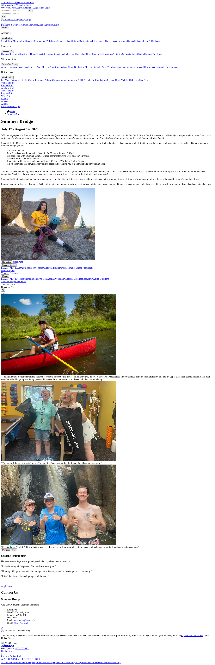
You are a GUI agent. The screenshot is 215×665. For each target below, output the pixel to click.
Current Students (51, 25)
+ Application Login (40, 7)
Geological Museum (83, 67)
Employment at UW (58, 662)
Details (64, 268)
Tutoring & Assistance (82, 41)
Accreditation (7, 662)
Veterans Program (53, 268)
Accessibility (115, 662)
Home (12, 111)
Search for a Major (9, 41)
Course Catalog (64, 41)
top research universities (192, 635)
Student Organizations (102, 54)
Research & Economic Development (161, 67)
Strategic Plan (99, 67)
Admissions (26, 25)
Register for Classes (26, 80)
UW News (144, 80)
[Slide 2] (5, 293)
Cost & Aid (37, 25)
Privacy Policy (74, 662)
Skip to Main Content (11, 2)
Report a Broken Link (11, 656)
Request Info (7, 85)
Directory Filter (8, 287)
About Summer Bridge (27, 279)
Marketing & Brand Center (108, 80)
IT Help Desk (90, 80)
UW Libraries (51, 41)
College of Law (141, 41)
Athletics (20, 7)
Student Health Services (64, 54)
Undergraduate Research (132, 67)
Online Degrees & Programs (31, 41)
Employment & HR (75, 80)
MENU (5, 28)
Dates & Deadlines (74, 279)
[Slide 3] (7, 293)
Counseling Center (83, 54)
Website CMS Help (130, 80)
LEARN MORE (9, 268)
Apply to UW (7, 88)
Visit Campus (7, 82)
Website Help (20, 662)
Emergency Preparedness (37, 662)
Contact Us (6, 651)
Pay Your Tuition (9, 80)
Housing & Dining (28, 54)
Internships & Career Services (106, 41)
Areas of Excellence (24, 67)
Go (3, 17)
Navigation (6, 262)
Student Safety (137, 54)
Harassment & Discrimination (95, 662)
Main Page (17, 262)
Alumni (27, 7)
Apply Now (6, 586)
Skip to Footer (27, 2)
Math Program (38, 268)
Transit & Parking (45, 54)
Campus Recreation (10, 54)
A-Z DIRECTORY (10, 659)
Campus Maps (59, 80)
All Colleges (154, 41)
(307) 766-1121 (22, 648)
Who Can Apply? (46, 279)
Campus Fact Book (153, 54)
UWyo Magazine (113, 67)
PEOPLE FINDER (31, 659)
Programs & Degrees (11, 25)
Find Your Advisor (43, 80)
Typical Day (59, 279)
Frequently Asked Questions (96, 279)
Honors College (127, 41)
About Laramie (8, 67)
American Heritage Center (62, 67)
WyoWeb (5, 7)
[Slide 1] (2, 293)
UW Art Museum (42, 67)
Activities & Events (122, 54)
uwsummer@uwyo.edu (24, 620)
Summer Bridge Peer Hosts (80, 268)
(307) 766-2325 (21, 623)
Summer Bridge (14, 114)
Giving (13, 7)
